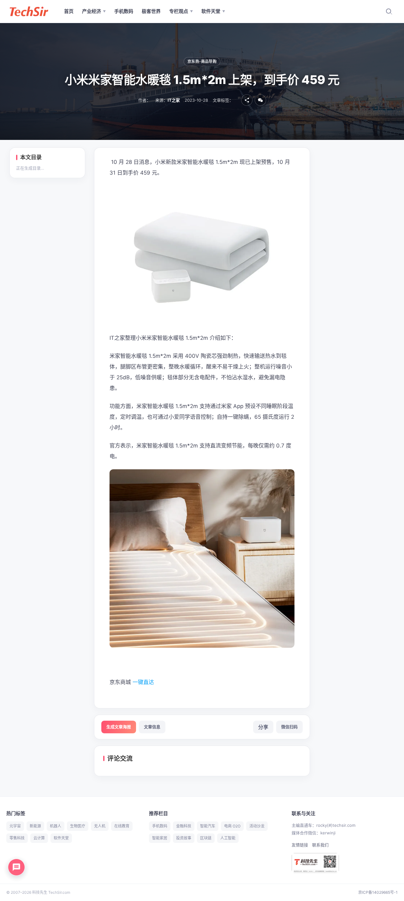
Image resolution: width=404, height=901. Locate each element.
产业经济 (94, 11)
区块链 (205, 838)
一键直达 (144, 682)
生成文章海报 (118, 726)
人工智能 (227, 838)
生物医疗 (77, 826)
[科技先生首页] (28, 11)
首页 (69, 11)
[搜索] (389, 11)
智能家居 (159, 838)
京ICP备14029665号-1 (378, 892)
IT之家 (174, 100)
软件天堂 (213, 11)
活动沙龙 (256, 826)
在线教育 (121, 826)
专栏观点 (181, 11)
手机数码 (123, 11)
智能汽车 (207, 826)
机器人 (55, 826)
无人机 (99, 826)
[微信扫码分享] (260, 100)
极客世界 (151, 11)
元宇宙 (15, 826)
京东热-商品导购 (202, 61)
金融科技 (183, 826)
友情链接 (300, 844)
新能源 (35, 826)
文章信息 (152, 726)
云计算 (39, 838)
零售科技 (17, 838)
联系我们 (320, 844)
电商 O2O (232, 826)
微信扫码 (289, 726)
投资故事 (183, 838)
